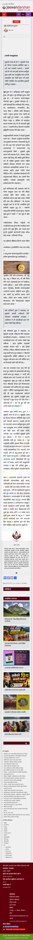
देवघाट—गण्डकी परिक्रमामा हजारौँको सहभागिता (15, 772)
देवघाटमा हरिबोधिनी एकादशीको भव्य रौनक (14, 796)
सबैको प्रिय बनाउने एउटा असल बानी (15, 690)
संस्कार (5, 835)
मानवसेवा (6, 843)
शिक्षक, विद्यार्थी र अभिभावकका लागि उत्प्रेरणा (14, 776)
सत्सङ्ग (5, 827)
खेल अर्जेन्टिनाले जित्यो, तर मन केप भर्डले (13, 770)
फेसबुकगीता (8, 853)
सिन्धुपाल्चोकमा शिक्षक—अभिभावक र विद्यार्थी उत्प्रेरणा (17, 794)
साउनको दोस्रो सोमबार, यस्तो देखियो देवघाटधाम (15, 644)
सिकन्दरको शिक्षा (8, 807)
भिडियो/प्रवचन (8, 857)
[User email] (16, 573)
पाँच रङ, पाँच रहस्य (8, 813)
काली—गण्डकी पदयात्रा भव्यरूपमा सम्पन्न (14, 784)
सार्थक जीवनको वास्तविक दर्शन (11, 766)
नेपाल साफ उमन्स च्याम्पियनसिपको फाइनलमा (15, 798)
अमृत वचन (8, 851)
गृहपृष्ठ (5, 823)
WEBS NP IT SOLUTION (21, 938)
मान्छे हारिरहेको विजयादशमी (10, 803)
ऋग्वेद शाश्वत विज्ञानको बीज (10, 782)
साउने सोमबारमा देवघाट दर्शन (13, 734)
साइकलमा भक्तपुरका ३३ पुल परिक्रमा (13, 805)
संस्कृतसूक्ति (7, 837)
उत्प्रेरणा (5, 831)
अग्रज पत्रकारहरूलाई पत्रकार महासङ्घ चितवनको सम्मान (16, 810)
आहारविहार (8, 847)
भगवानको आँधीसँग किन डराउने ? (14, 668)
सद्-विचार (6, 825)
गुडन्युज (5, 829)
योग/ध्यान (6, 839)
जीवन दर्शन (11, 30)
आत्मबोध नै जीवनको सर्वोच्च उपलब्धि (15, 712)
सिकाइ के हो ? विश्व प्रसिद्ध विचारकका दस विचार (15, 620)
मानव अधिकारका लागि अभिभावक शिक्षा (13, 768)
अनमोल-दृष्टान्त (7, 833)
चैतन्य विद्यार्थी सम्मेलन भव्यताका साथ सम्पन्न (14, 778)
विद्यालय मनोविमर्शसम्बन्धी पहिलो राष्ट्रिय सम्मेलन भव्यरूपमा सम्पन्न (15, 787)
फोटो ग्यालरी (8, 855)
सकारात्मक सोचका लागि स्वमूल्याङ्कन (13, 780)
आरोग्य (7, 849)
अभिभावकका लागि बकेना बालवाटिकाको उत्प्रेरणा (16, 792)
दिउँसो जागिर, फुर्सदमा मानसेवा (11, 817)
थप (4, 845)
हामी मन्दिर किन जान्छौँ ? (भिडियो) (12, 801)
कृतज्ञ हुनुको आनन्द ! (9, 774)
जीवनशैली (6, 841)
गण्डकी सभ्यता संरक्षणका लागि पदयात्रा (13, 790)
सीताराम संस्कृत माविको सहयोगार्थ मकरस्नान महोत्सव (17, 815)
